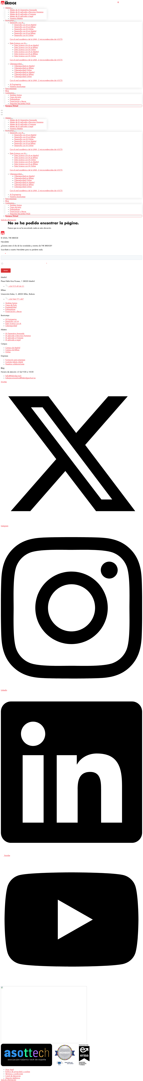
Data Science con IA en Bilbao (26, 47)
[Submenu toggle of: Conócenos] (15, 93)
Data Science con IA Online (25, 50)
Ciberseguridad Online (23, 70)
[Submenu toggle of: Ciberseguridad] (22, 64)
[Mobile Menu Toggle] (2, 110)
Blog (2, 368)
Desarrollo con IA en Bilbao (25, 27)
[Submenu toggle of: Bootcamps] (15, 131)
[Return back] (2, 112)
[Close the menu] (2, 114)
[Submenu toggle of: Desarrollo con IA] (24, 23)
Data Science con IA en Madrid (26, 45)
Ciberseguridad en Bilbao (24, 68)
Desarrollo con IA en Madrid (25, 25)
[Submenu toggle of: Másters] (12, 8)
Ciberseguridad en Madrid (24, 66)
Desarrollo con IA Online (23, 29)
